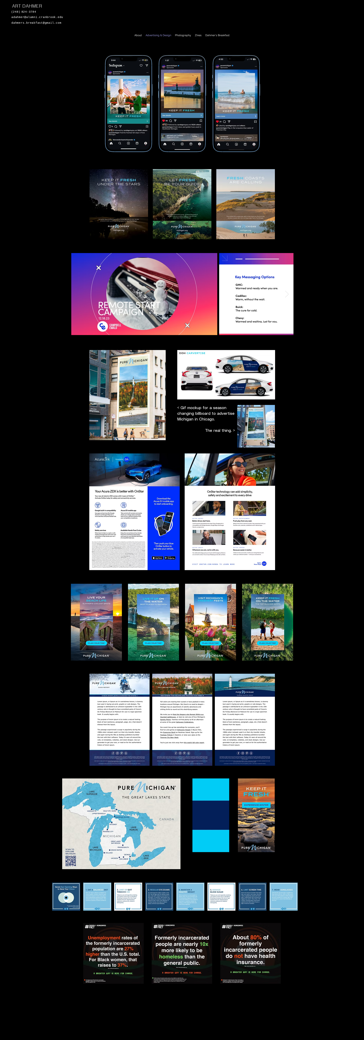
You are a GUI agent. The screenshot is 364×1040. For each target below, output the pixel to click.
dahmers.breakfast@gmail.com (36, 23)
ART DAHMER (27, 6)
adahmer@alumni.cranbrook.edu (37, 17)
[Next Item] (287, 294)
